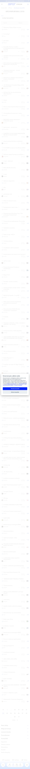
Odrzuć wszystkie (15, 392)
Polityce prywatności (11, 383)
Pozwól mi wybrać (18, 385)
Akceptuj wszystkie (15, 388)
